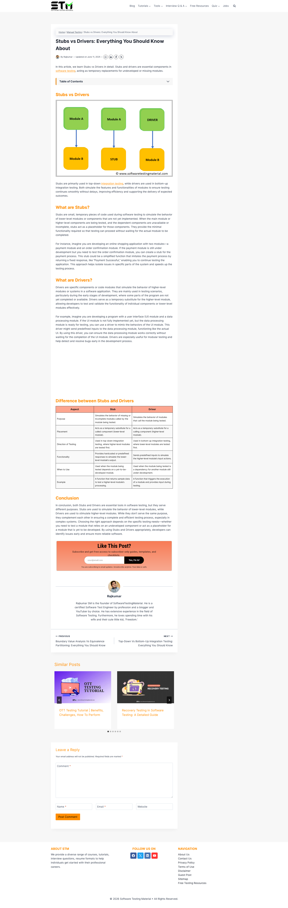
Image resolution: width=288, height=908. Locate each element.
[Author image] (57, 57)
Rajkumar (68, 57)
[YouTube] (155, 856)
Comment (64, 766)
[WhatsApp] (105, 57)
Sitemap (183, 878)
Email (101, 806)
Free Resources (199, 5)
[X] (121, 57)
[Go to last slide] (59, 700)
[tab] (108, 731)
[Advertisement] (114, 369)
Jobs (226, 5)
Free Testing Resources (192, 883)
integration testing (112, 183)
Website (142, 806)
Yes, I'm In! (134, 560)
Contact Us (185, 858)
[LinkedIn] (111, 57)
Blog (132, 5)
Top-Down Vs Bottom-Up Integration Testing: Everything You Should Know (145, 641)
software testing (65, 70)
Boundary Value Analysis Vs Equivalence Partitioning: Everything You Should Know (80, 641)
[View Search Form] (234, 6)
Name (61, 806)
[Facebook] (116, 57)
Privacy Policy (186, 862)
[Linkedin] (147, 856)
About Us (183, 854)
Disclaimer (184, 870)
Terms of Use (186, 866)
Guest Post (184, 874)
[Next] (169, 700)
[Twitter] (140, 856)
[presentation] (82, 687)
